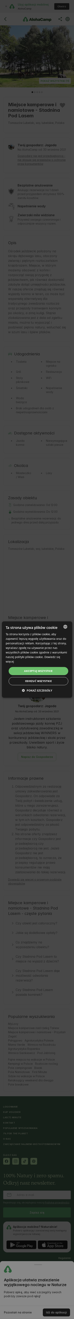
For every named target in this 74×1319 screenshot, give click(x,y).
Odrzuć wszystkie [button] (38, 681)
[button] (37, 690)
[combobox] (65, 627)
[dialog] (37, 659)
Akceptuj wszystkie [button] (38, 671)
